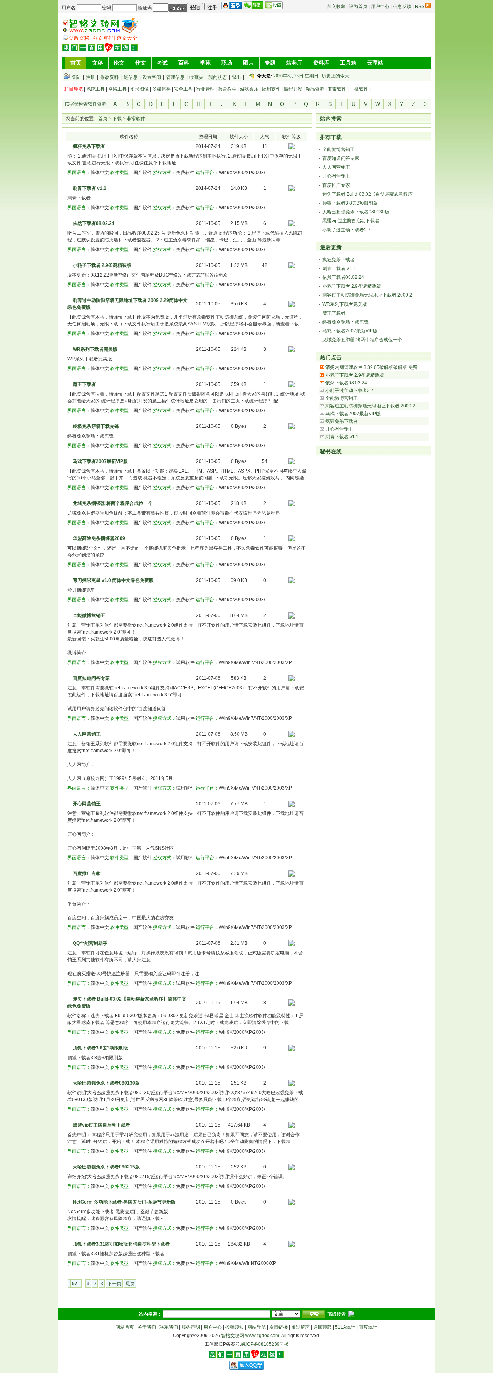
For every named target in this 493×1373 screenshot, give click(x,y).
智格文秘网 (232, 1335)
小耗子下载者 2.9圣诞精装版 (102, 265)
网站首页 (125, 1327)
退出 (236, 77)
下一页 (114, 1283)
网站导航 (256, 1327)
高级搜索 (336, 1314)
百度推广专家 (87, 873)
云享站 (375, 63)
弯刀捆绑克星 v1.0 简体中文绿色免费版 (113, 580)
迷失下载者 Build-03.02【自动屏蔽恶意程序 (367, 194)
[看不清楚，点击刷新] (178, 8)
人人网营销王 (87, 734)
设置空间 (152, 77)
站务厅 (294, 63)
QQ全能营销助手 (90, 943)
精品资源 (315, 89)
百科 (183, 63)
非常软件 (337, 89)
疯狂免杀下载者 (89, 146)
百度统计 (368, 1327)
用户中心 (380, 6)
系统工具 (95, 89)
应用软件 (271, 89)
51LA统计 (345, 1327)
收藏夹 (196, 77)
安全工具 (183, 89)
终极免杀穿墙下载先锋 (96, 426)
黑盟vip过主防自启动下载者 (101, 1125)
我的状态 (217, 77)
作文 (140, 63)
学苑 (205, 63)
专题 (270, 63)
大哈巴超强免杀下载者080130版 (106, 1083)
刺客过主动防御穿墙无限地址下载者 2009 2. (367, 295)
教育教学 (227, 89)
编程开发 (293, 89)
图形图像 (139, 89)
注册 (90, 77)
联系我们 (168, 1327)
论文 (119, 63)
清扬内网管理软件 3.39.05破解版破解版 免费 (371, 367)
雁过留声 (300, 1327)
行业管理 (205, 89)
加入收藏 (336, 6)
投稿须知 (234, 1327)
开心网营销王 (87, 803)
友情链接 (278, 1327)
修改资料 (109, 77)
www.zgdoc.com (262, 1335)
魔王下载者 (84, 384)
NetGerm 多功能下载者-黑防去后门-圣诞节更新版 (124, 1202)
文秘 (97, 63)
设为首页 (358, 6)
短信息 (131, 77)
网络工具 (117, 89)
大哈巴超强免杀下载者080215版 (106, 1167)
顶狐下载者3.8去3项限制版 (100, 1048)
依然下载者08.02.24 (93, 223)
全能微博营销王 (89, 615)
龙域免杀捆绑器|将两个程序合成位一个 (113, 503)
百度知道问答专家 (91, 678)
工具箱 (348, 63)
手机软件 (359, 89)
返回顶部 (322, 1327)
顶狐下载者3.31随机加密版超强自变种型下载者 (121, 1244)
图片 (248, 63)
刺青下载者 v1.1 (89, 188)
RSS (419, 6)
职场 (226, 63)
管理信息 (175, 77)
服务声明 (190, 1327)
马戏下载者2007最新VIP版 (100, 461)
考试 (162, 63)
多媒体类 (161, 89)
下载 (117, 118)
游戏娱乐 (249, 89)
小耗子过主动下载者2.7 (346, 230)
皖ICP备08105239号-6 (264, 1344)
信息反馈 (402, 6)
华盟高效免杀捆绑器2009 (99, 538)
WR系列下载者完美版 (95, 349)
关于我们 (147, 1327)
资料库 (321, 63)
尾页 (130, 1283)
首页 (75, 63)
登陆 (76, 77)
